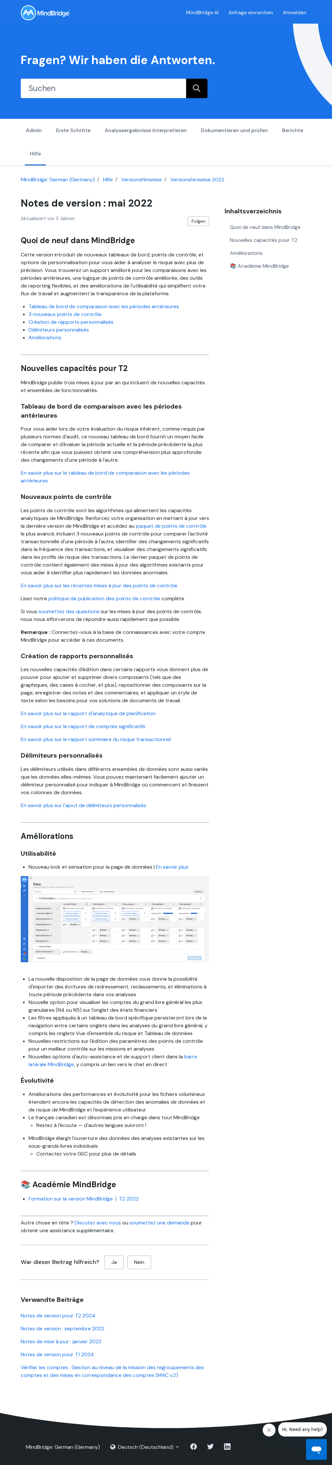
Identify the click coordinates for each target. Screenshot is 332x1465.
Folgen (199, 221)
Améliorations (45, 337)
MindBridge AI (202, 12)
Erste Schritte (73, 130)
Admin (34, 130)
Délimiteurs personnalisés (59, 329)
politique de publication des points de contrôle (104, 598)
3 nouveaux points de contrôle (65, 314)
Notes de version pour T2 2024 (58, 1315)
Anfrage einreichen (251, 12)
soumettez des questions (69, 611)
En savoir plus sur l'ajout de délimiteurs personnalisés (83, 805)
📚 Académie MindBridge (259, 266)
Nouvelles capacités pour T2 (263, 240)
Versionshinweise (141, 179)
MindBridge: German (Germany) (58, 179)
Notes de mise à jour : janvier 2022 (61, 1341)
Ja (114, 1262)
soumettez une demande (159, 1222)
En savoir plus (172, 866)
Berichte (292, 130)
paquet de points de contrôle (171, 526)
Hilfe (35, 153)
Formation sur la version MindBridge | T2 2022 (84, 1198)
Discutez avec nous (98, 1222)
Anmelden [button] (294, 12)
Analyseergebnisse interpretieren (146, 130)
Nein (139, 1262)
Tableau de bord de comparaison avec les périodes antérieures (104, 306)
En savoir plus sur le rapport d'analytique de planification (88, 713)
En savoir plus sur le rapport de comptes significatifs (83, 726)
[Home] (45, 12)
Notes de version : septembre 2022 (62, 1328)
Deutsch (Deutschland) (146, 1447)
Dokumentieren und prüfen (234, 130)
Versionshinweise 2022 (197, 179)
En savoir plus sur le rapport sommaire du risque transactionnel (96, 739)
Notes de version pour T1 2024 (57, 1354)
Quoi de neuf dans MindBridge (265, 227)
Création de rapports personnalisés (71, 322)
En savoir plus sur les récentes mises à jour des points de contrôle (99, 585)
